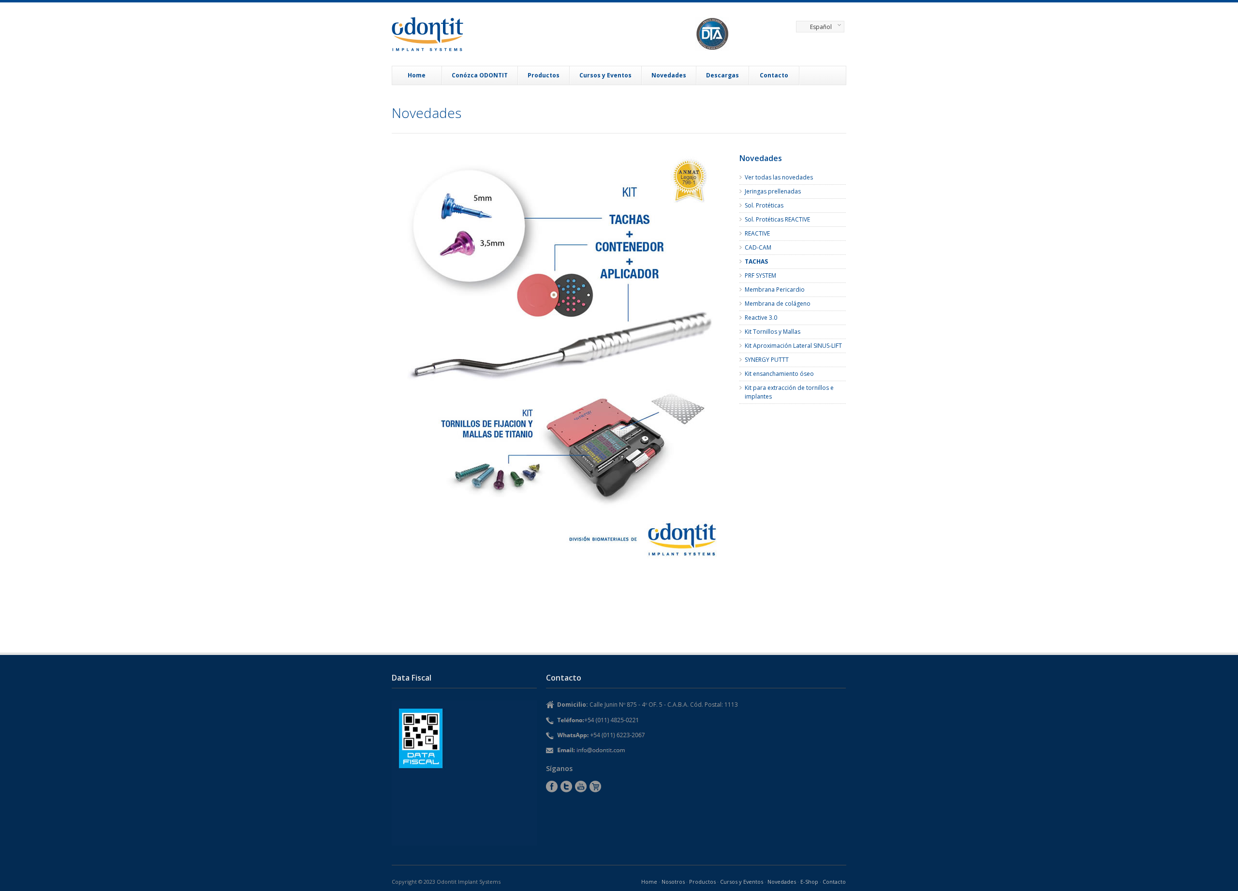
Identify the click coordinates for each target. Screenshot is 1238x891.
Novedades (668, 75)
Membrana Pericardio (775, 289)
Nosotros (673, 881)
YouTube (581, 786)
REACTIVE (757, 233)
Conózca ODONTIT (480, 75)
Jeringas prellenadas (773, 191)
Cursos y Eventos (605, 75)
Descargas (722, 75)
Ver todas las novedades (779, 177)
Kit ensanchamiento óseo (779, 374)
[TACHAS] (561, 361)
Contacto (774, 75)
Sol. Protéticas (764, 205)
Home (417, 75)
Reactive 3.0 (761, 317)
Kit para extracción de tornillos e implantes (789, 392)
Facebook (552, 786)
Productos (544, 75)
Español (814, 27)
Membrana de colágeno (778, 303)
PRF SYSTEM (760, 275)
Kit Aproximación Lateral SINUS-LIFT (793, 346)
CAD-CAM (758, 247)
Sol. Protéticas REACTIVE (777, 219)
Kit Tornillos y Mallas (772, 331)
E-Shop (595, 786)
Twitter (566, 786)
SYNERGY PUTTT (767, 360)
